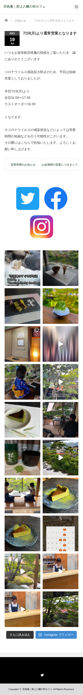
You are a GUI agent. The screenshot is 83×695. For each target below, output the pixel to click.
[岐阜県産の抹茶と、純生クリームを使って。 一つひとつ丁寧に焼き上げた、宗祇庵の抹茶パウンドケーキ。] (22, 306)
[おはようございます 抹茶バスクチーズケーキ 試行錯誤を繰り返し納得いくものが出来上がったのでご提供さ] (22, 533)
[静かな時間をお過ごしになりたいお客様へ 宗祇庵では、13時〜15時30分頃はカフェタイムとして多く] (60, 268)
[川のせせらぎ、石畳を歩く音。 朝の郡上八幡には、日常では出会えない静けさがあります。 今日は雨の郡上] (60, 344)
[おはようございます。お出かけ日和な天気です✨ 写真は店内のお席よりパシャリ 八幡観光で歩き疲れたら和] (60, 609)
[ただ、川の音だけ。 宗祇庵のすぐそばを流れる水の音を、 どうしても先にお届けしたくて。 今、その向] (22, 268)
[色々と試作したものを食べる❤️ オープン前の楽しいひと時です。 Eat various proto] (22, 495)
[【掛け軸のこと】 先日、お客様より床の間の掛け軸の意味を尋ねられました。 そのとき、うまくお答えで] (22, 344)
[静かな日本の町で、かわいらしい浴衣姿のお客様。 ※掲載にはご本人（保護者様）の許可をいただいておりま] (22, 382)
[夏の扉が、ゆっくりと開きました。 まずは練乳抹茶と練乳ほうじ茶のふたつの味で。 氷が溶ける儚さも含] (60, 306)
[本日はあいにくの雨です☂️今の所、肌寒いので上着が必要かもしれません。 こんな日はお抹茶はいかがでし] (22, 571)
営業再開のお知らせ (23, 164)
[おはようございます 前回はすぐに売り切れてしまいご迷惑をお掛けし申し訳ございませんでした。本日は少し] (60, 495)
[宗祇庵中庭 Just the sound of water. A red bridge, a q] (60, 382)
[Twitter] (41, 674)
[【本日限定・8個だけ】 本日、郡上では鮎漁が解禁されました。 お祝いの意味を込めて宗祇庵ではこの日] (22, 420)
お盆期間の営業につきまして (60, 164)
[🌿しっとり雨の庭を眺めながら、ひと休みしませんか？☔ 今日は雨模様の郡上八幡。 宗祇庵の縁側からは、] (60, 457)
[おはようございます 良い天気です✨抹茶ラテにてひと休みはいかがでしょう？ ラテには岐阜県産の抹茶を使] (22, 609)
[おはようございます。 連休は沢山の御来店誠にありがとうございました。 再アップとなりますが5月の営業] (60, 533)
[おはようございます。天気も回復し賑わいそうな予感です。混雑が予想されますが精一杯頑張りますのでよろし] (60, 571)
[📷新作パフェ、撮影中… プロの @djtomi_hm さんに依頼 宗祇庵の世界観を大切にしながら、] (60, 420)
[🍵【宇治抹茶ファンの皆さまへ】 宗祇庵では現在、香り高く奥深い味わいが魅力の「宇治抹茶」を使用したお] (22, 457)
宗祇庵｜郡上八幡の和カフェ (24, 6)
